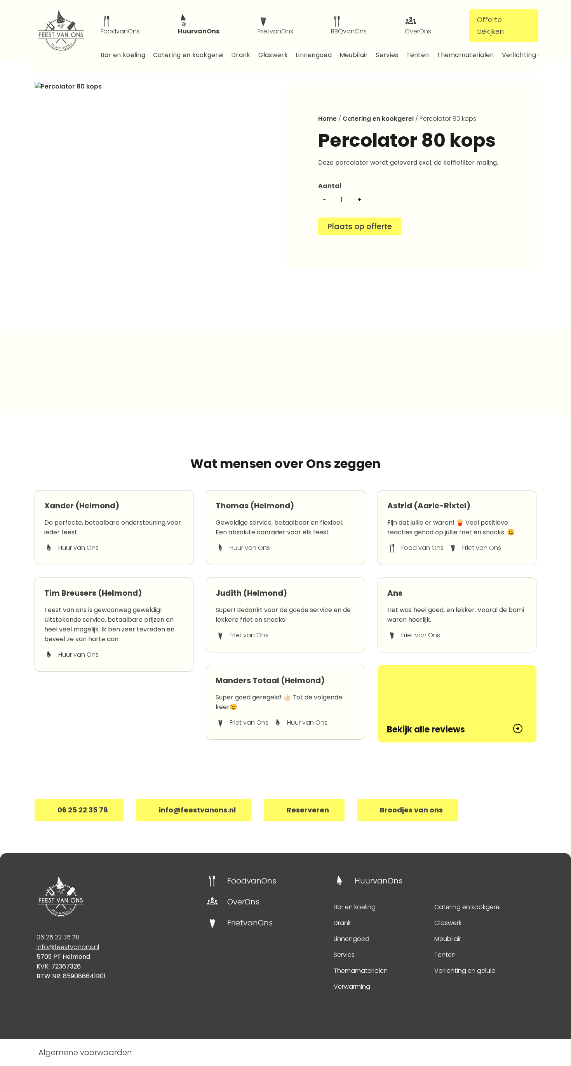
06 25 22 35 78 (58, 937)
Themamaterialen (465, 54)
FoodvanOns (120, 31)
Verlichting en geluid (534, 54)
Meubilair (353, 54)
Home (327, 118)
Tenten (417, 54)
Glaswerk (273, 54)
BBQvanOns (349, 31)
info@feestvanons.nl (68, 947)
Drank (240, 54)
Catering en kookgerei (188, 54)
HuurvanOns (198, 31)
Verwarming (352, 986)
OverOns (418, 31)
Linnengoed (314, 54)
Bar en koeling (123, 54)
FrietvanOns (275, 31)
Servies (387, 54)
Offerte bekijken (490, 25)
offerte (379, 226)
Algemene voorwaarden (85, 1052)
